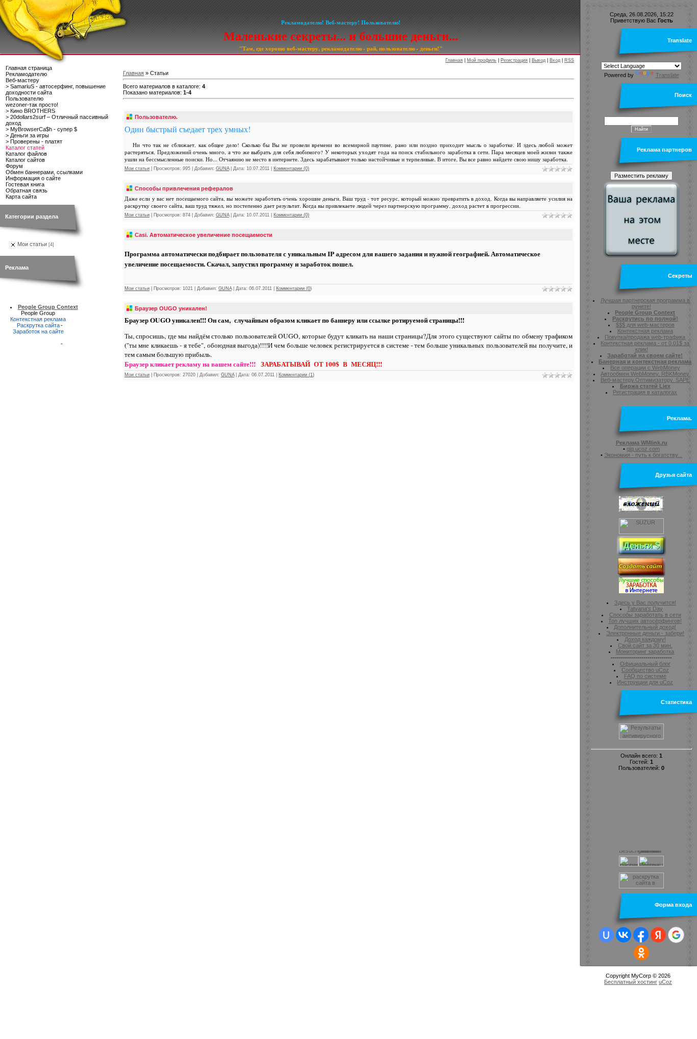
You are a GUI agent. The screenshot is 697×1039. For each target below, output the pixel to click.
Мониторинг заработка (645, 651)
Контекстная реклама (38, 319)
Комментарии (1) (296, 374)
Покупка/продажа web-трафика (645, 337)
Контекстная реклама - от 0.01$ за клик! (645, 346)
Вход (555, 60)
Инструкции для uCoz (645, 682)
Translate (667, 75)
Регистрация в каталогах (645, 392)
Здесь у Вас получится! (645, 602)
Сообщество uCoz (645, 670)
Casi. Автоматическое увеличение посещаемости (203, 235)
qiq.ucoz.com (643, 449)
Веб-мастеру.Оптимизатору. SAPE (645, 380)
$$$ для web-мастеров (645, 325)
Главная (454, 60)
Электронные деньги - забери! (645, 633)
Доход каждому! (645, 639)
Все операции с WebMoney (645, 368)
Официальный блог (645, 664)
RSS (569, 60)
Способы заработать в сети (645, 615)
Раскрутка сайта (38, 325)
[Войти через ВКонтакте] (623, 935)
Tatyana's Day (645, 609)
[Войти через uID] (606, 935)
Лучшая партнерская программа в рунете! (645, 303)
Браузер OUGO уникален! (171, 308)
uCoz (665, 982)
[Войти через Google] (676, 935)
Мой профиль (481, 60)
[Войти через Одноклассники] (641, 952)
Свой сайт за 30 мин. (645, 645)
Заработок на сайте (38, 331)
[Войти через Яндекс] (658, 935)
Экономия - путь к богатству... (643, 455)
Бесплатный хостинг (630, 982)
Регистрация (514, 60)
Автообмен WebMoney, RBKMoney (645, 374)
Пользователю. (156, 117)
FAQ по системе (645, 676)
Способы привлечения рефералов (184, 188)
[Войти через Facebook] (641, 935)
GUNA (222, 168)
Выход (538, 60)
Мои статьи (32, 244)
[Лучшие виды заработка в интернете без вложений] (641, 591)
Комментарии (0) (291, 168)
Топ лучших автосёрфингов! (645, 621)
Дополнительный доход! (645, 627)
